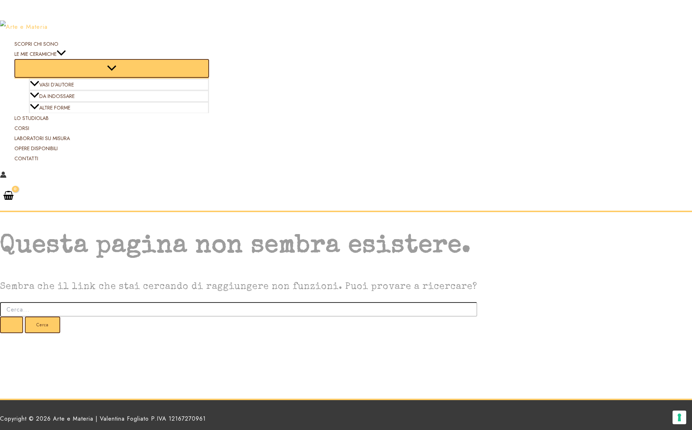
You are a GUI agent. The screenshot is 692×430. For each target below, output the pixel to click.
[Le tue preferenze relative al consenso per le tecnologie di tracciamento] (679, 417)
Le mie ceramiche (35, 54)
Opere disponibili (36, 148)
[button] (61, 54)
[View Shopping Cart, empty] (8, 196)
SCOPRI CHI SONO (36, 44)
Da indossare (57, 96)
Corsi (21, 128)
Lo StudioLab (31, 118)
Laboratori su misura (42, 138)
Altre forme (54, 107)
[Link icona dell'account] (3, 176)
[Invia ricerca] (11, 325)
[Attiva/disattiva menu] (111, 68)
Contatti (26, 158)
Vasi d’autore (56, 84)
